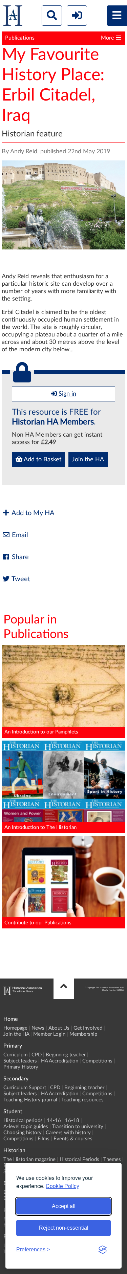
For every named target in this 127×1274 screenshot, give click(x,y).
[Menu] (117, 15)
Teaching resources (82, 1099)
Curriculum (15, 1054)
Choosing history (22, 1132)
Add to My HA (32, 513)
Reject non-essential (63, 1228)
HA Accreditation (59, 1060)
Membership (83, 1034)
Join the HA (88, 460)
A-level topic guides (25, 1126)
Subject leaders (20, 1060)
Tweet (20, 579)
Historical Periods (79, 1159)
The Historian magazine (29, 1159)
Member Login (49, 1034)
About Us (58, 1028)
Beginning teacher (66, 1054)
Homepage (15, 1028)
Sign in (66, 394)
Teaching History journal (30, 1099)
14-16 (54, 1120)
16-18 (72, 1120)
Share (19, 557)
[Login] (77, 15)
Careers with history (68, 1132)
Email (19, 535)
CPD (36, 1054)
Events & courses (73, 1138)
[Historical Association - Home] (22, 993)
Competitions (97, 1060)
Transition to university (77, 1126)
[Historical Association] (12, 17)
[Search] (52, 15)
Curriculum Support (24, 1087)
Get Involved (87, 1028)
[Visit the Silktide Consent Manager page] (102, 1250)
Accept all (64, 1206)
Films (43, 1138)
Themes (112, 1159)
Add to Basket (41, 460)
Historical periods (23, 1120)
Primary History (20, 1067)
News (37, 1028)
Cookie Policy (62, 1186)
